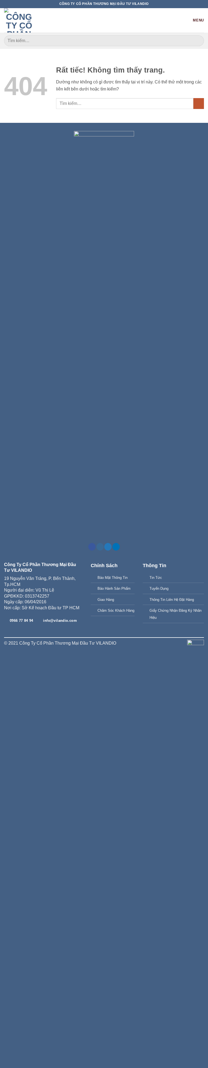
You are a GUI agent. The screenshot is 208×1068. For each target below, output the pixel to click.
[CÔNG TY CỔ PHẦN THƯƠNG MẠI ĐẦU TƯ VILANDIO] (19, 20)
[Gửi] (197, 40)
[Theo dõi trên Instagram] (100, 547)
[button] (194, 20)
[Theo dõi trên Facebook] (92, 547)
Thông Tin (154, 565)
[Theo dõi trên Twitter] (108, 547)
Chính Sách (104, 565)
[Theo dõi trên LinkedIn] (116, 547)
